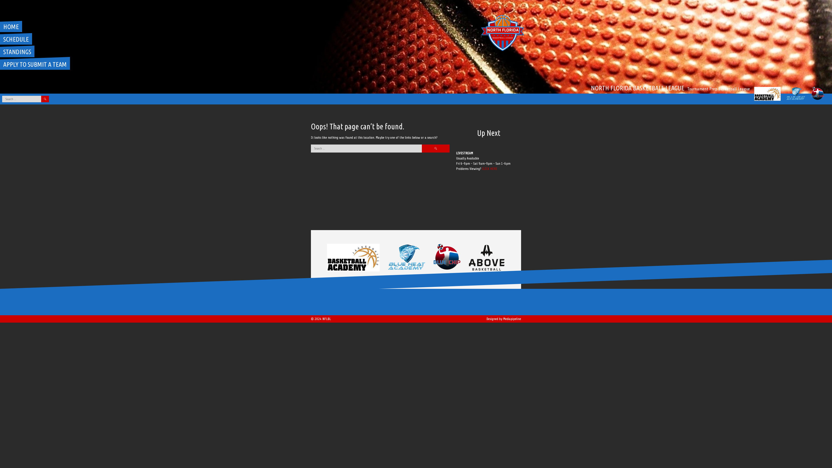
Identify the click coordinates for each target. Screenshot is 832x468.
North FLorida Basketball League (637, 88)
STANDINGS (17, 51)
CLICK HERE (489, 169)
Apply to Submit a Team (35, 64)
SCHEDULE (16, 39)
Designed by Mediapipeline (503, 319)
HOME (11, 26)
